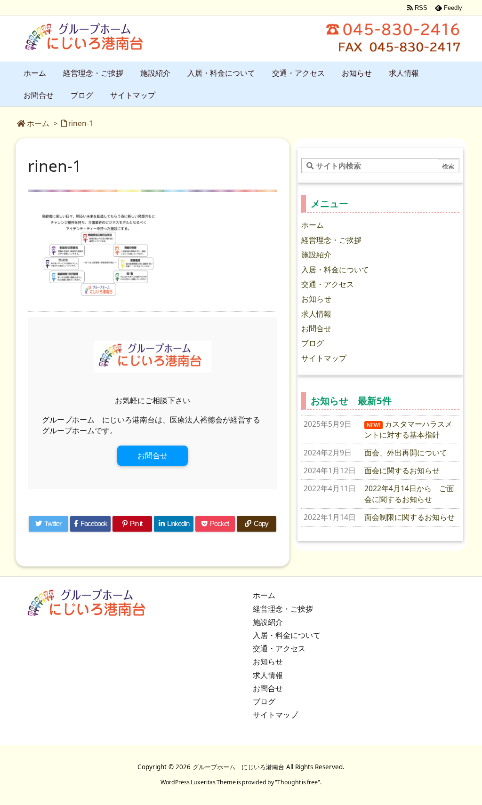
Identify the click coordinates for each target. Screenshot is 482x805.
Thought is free (297, 782)
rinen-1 (80, 123)
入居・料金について (335, 269)
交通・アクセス (327, 284)
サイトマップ (323, 358)
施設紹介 (316, 254)
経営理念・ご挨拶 (331, 240)
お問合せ (152, 455)
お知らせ (316, 299)
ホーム (38, 123)
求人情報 (316, 314)
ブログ (312, 343)
